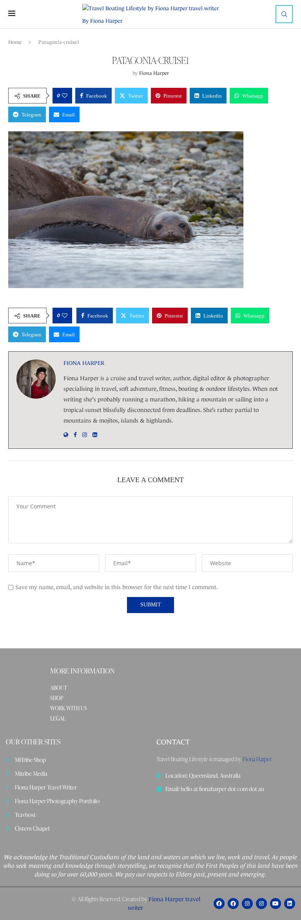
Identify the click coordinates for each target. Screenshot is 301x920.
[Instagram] (247, 903)
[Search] (284, 14)
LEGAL (57, 718)
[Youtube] (275, 903)
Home (15, 42)
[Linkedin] (289, 903)
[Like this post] (64, 95)
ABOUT (58, 688)
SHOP (56, 698)
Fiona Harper (154, 73)
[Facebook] (219, 903)
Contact (173, 742)
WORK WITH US (68, 708)
